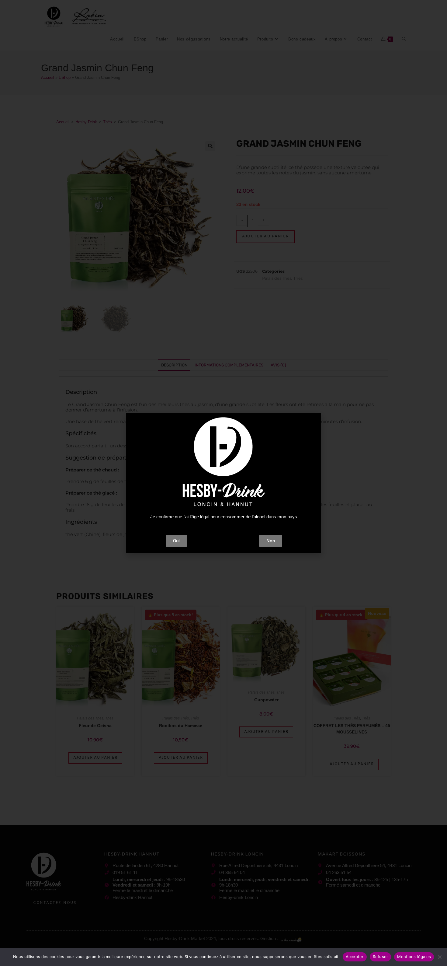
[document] (223, 483)
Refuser (380, 956)
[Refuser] (439, 957)
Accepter (355, 956)
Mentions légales (414, 956)
